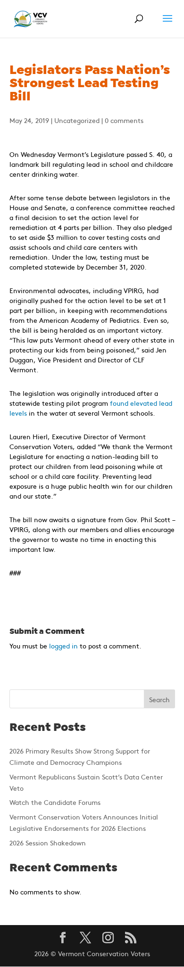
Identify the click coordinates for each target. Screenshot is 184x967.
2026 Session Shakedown (47, 842)
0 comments (124, 120)
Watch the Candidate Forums (54, 802)
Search (159, 699)
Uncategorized (77, 120)
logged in (63, 645)
